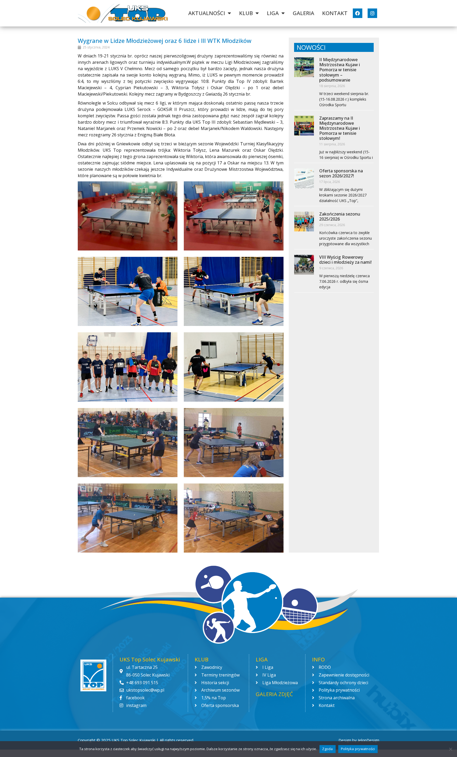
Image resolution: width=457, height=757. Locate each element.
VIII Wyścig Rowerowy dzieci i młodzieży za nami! (345, 259)
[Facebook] (357, 13)
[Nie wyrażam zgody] (450, 749)
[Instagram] (372, 13)
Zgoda (327, 748)
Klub (246, 13)
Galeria (303, 13)
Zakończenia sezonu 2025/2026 (339, 216)
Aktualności (206, 13)
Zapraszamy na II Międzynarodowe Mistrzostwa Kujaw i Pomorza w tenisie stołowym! (339, 128)
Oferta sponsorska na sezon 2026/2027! (341, 173)
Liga (273, 13)
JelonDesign (368, 740)
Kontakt (335, 13)
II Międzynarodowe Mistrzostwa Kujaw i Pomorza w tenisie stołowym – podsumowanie (339, 70)
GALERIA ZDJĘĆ (274, 694)
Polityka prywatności (358, 748)
